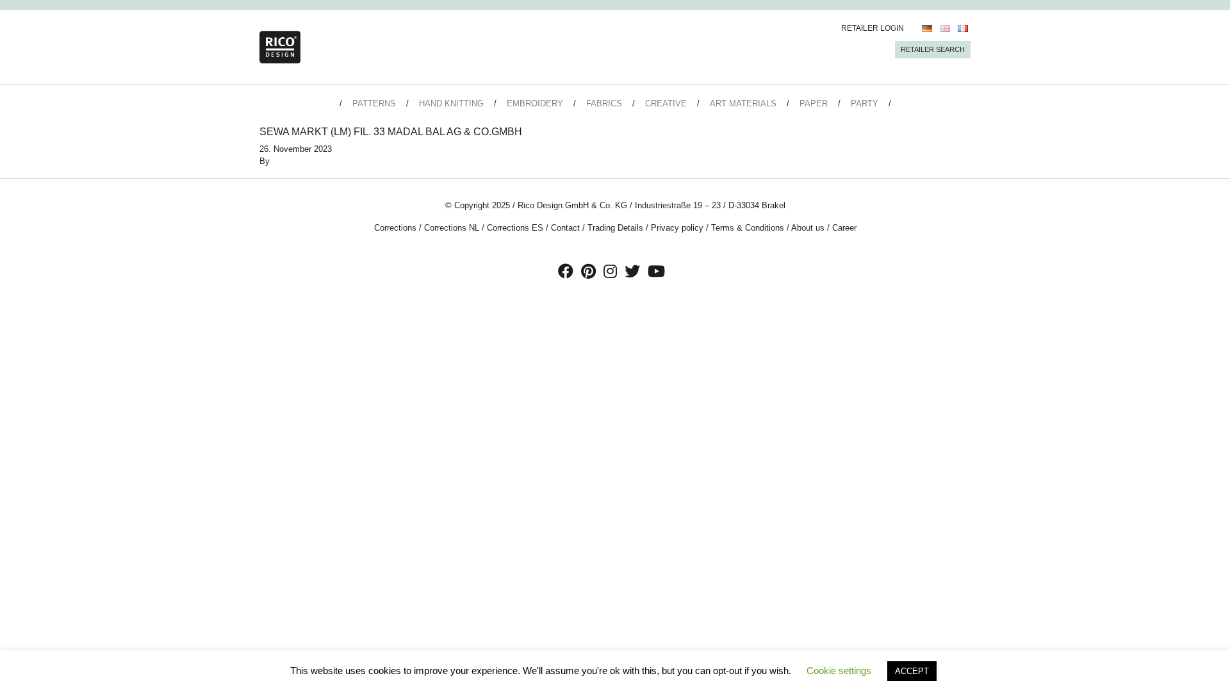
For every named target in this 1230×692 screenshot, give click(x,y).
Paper (814, 103)
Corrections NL (451, 228)
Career (844, 228)
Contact (565, 228)
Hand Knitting (451, 103)
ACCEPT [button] (912, 671)
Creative (666, 103)
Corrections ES (515, 228)
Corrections (395, 228)
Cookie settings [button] (839, 670)
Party (864, 103)
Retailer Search (933, 49)
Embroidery (535, 103)
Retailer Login (872, 28)
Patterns (374, 103)
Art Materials (743, 103)
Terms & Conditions (747, 228)
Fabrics (604, 103)
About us (807, 228)
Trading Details (615, 228)
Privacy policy (677, 228)
